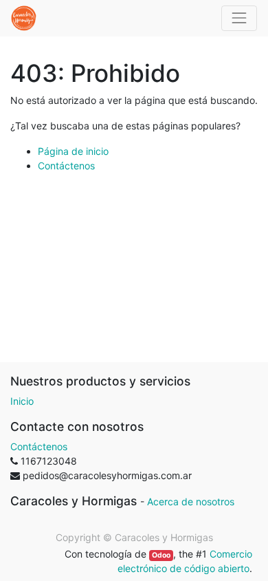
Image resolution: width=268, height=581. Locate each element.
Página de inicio (73, 151)
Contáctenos (66, 165)
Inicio (22, 401)
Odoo (161, 555)
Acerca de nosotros (190, 501)
